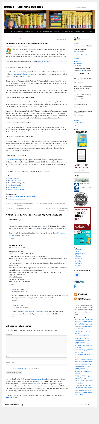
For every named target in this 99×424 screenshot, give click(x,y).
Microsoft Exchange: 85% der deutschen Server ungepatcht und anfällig (83, 103)
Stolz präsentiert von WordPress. (83, 404)
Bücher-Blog (76, 58)
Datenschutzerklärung (31, 31)
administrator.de (78, 258)
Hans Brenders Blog (80, 253)
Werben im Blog (77, 124)
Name (8, 356)
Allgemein (23, 203)
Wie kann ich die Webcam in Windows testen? (25, 74)
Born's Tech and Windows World (81, 54)
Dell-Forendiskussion (14, 180)
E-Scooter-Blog (77, 65)
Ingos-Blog (77, 255)
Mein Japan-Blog (78, 63)
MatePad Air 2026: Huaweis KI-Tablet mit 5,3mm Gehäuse (83, 79)
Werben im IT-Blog (67, 31)
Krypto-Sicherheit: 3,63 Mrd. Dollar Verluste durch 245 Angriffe (83, 95)
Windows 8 (50, 203)
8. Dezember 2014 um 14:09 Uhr (20, 291)
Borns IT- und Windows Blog (80, 53)
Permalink (19, 205)
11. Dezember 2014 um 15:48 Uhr (21, 307)
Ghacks (77, 251)
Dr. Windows (78, 265)
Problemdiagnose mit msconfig (17, 199)
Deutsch (78, 40)
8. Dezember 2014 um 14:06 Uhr (17, 247)
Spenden (77, 31)
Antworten (11, 238)
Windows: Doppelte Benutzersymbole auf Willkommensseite (57, 38)
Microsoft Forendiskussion (16, 190)
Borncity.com (77, 51)
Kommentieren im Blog (46, 31)
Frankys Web (78, 267)
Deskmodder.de (78, 263)
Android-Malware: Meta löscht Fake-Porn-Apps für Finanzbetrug (83, 111)
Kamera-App (38, 203)
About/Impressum (18, 31)
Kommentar (9, 334)
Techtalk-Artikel (12, 187)
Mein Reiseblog (77, 61)
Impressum (76, 120)
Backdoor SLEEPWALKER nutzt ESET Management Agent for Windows (83, 331)
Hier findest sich (38, 228)
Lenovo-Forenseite (13, 178)
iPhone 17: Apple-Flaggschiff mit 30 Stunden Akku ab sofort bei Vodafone (83, 87)
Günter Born (29, 46)
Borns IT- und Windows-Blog (23, 6)
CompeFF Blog (78, 261)
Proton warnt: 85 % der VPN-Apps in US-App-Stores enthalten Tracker (84, 371)
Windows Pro (78, 249)
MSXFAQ (77, 260)
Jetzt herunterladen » (44, 61)
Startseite (9, 31)
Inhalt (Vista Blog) (87, 31)
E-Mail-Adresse (10, 362)
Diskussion (57, 31)
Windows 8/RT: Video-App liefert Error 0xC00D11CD (20, 38)
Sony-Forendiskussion (14, 185)
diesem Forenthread (14, 160)
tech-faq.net (78, 256)
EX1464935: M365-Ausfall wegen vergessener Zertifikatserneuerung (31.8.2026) (84, 321)
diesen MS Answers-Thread (30, 312)
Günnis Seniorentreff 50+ (79, 60)
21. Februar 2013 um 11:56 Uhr (17, 222)
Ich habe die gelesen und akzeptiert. (24, 368)
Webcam (44, 203)
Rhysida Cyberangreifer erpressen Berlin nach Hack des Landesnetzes (83, 355)
